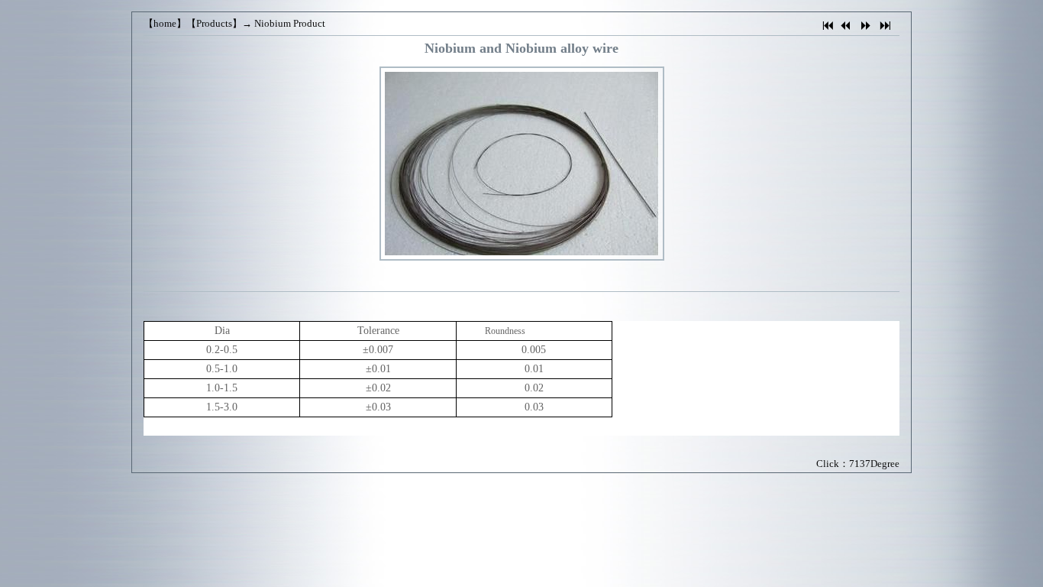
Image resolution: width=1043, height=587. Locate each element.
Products (214, 23)
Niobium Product (289, 23)
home (164, 23)
